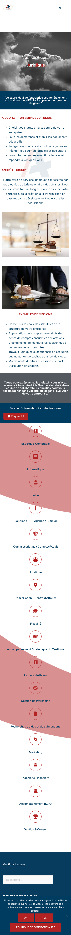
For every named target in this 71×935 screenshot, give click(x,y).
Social (35, 495)
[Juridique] (35, 559)
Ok (25, 917)
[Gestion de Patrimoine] (35, 688)
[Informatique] (35, 457)
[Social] (35, 482)
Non (44, 917)
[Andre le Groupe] (8, 8)
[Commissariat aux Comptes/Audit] (35, 534)
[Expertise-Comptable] (35, 431)
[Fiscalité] (35, 611)
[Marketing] (35, 739)
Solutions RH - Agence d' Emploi (35, 521)
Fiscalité (35, 623)
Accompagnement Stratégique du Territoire (35, 649)
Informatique (35, 469)
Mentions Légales (14, 864)
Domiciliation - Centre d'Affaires (36, 598)
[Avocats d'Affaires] (35, 662)
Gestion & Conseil (35, 829)
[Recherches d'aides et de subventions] (35, 714)
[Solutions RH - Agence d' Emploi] (35, 508)
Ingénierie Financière (35, 778)
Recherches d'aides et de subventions (35, 726)
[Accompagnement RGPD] (35, 791)
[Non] (66, 915)
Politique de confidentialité (35, 927)
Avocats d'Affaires (35, 675)
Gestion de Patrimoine (35, 700)
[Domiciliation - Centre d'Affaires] (35, 585)
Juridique (35, 572)
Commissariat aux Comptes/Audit (35, 546)
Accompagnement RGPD (35, 803)
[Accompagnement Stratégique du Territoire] (35, 636)
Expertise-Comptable (35, 443)
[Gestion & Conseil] (35, 817)
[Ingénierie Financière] (35, 765)
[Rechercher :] (28, 879)
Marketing (35, 752)
